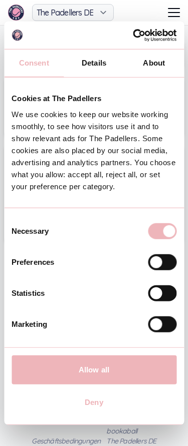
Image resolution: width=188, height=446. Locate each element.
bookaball (121, 430)
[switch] (162, 262)
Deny (94, 402)
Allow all (94, 369)
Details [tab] (94, 63)
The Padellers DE (131, 440)
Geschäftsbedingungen (66, 440)
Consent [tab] (34, 63)
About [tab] (154, 63)
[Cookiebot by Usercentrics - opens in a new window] (133, 35)
